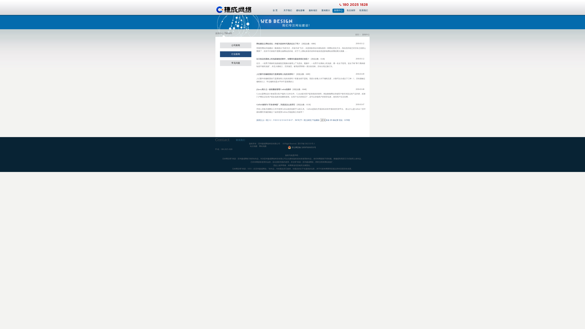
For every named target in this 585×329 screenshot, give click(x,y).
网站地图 (262, 146)
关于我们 (288, 10)
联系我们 (363, 10)
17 (292, 120)
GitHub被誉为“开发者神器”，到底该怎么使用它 (275, 105)
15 (287, 120)
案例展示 (325, 10)
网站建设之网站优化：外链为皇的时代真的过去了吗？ (278, 44)
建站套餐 (300, 10)
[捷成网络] (233, 12)
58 (296, 120)
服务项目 (313, 10)
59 (298, 120)
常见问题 (235, 63)
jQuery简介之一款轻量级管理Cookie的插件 (273, 89)
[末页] (309, 120)
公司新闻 (235, 45)
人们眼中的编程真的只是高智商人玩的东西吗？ (275, 74)
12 (280, 120)
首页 (357, 35)
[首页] (258, 120)
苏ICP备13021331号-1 (306, 144)
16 (289, 120)
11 (278, 120)
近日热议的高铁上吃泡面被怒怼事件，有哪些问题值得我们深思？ (282, 59)
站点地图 (253, 146)
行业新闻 (235, 54)
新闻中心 (338, 10)
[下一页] (303, 120)
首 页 (275, 10)
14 (285, 120)
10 (276, 120)
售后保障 (351, 10)
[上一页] (265, 120)
